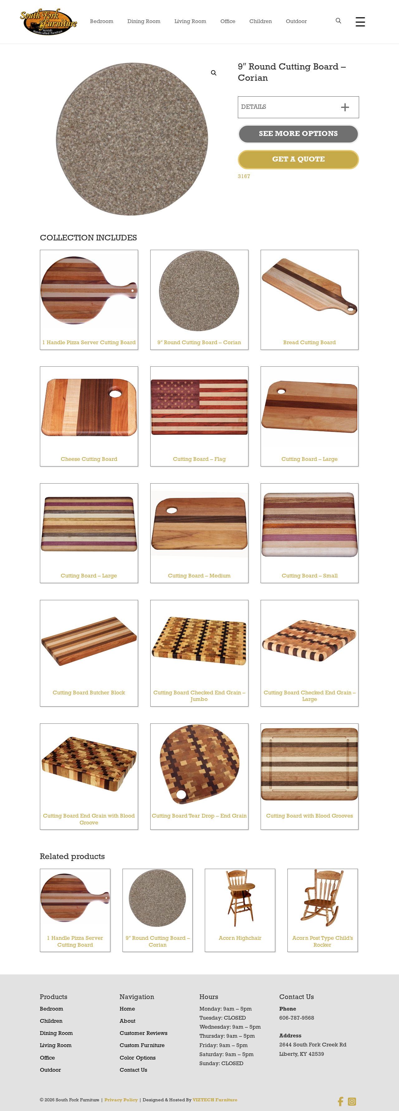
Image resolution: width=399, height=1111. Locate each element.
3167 (244, 177)
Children (260, 22)
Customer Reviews (143, 1033)
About (127, 1021)
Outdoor (296, 22)
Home (127, 1009)
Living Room (190, 22)
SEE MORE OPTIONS (298, 134)
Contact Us (133, 1070)
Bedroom (101, 22)
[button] (213, 73)
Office (227, 22)
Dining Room (144, 22)
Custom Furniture (142, 1046)
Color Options (138, 1058)
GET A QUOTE (298, 159)
